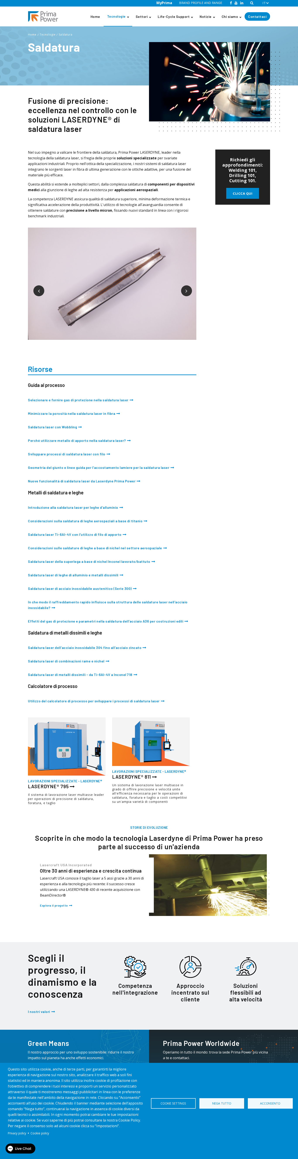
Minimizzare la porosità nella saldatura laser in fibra (71, 413)
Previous (35, 287)
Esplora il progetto (54, 905)
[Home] (45, 16)
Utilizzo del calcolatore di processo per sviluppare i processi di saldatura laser (94, 701)
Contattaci (257, 16)
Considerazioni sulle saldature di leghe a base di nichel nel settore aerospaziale (95, 548)
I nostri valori (39, 1011)
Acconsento (270, 1103)
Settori (142, 16)
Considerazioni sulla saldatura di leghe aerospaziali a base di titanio (85, 521)
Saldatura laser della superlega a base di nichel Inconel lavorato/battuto (89, 561)
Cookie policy (40, 1133)
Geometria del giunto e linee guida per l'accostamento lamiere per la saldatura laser (98, 467)
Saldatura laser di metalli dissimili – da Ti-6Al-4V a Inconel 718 (80, 674)
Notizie (206, 16)
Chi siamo (230, 16)
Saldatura (65, 34)
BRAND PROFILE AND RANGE (200, 3)
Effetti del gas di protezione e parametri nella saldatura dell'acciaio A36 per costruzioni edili (105, 621)
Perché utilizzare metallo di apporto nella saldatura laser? (77, 440)
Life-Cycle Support (174, 16)
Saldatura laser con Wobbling (52, 427)
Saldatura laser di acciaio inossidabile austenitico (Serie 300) (80, 588)
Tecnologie (116, 16)
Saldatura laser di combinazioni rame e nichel (66, 661)
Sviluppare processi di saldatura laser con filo (66, 454)
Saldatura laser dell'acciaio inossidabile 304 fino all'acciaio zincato (84, 647)
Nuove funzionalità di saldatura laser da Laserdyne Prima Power (81, 481)
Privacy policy (17, 1133)
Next (183, 287)
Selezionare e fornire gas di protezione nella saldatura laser (78, 400)
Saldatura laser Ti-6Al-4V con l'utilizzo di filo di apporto (75, 534)
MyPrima (164, 2)
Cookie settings (173, 1103)
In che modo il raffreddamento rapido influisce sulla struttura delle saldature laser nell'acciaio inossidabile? (108, 605)
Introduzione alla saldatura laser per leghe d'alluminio (73, 507)
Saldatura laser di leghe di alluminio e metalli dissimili (73, 575)
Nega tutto (221, 1103)
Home (95, 16)
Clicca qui (242, 193)
